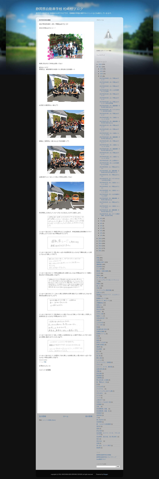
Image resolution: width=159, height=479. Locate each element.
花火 (98, 439)
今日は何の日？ (101, 318)
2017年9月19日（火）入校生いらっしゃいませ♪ (109, 118)
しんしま (99, 360)
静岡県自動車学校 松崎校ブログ (59, 9)
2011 (100, 250)
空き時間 (99, 266)
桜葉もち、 (100, 305)
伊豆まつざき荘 (101, 342)
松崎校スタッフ (101, 298)
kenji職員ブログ (101, 459)
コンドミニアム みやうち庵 (104, 391)
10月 (101, 73)
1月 (101, 235)
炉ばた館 (99, 431)
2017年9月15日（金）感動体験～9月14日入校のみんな (110, 137)
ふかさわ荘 (100, 322)
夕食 (98, 288)
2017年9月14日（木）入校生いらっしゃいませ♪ (109, 145)
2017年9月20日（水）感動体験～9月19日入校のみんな (110, 106)
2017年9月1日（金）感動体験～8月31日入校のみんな (109, 210)
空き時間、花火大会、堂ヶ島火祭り (107, 436)
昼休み (98, 275)
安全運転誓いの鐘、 (102, 408)
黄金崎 (98, 447)
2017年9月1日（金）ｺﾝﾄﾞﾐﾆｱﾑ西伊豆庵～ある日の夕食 (110, 214)
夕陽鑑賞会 (100, 303)
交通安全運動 (100, 331)
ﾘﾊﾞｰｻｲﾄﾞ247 (100, 277)
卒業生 (98, 283)
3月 (101, 230)
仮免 (98, 340)
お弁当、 (99, 311)
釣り (98, 351)
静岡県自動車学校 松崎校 (104, 455)
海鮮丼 (98, 347)
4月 (101, 228)
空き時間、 (100, 349)
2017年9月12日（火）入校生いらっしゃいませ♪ (109, 157)
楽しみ (98, 286)
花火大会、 (100, 441)
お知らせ (99, 292)
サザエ (98, 364)
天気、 (98, 406)
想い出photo (100, 419)
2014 (100, 243)
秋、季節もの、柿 (102, 382)
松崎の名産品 (100, 344)
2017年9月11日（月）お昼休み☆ (109, 160)
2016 (100, 238)
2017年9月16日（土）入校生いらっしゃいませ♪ (109, 134)
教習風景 (99, 375)
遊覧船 (98, 307)
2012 (100, 248)
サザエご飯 (100, 313)
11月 (101, 71)
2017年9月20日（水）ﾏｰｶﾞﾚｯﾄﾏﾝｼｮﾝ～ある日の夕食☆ (110, 110)
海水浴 (98, 426)
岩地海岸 (99, 413)
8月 (101, 218)
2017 (100, 67)
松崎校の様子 (100, 262)
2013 (100, 246)
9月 (101, 76)
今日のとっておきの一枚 (104, 402)
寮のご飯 (99, 358)
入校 (98, 260)
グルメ (98, 353)
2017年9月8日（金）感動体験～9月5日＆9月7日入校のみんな (109, 171)
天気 (98, 320)
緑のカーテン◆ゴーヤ (103, 300)
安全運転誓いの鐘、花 (103, 411)
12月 (101, 69)
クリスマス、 (100, 389)
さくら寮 (99, 269)
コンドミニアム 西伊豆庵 (104, 290)
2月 (101, 233)
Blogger (105, 474)
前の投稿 (88, 416)
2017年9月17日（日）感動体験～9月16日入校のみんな (110, 122)
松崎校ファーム (101, 333)
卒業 (45, 362)
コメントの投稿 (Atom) (49, 420)
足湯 (98, 443)
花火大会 (99, 309)
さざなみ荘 (100, 386)
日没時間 (99, 422)
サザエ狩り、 (100, 393)
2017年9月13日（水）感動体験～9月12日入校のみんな (110, 149)
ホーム (65, 416)
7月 (101, 221)
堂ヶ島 (98, 355)
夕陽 (98, 371)
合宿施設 (99, 404)
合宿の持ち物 (100, 369)
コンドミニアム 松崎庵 (104, 362)
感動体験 (99, 264)
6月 (101, 223)
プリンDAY (100, 325)
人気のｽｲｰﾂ (100, 400)
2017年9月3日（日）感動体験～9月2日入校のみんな (109, 199)
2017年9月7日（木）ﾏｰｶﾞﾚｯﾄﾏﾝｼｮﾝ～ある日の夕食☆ (110, 179)
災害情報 (99, 377)
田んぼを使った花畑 (102, 380)
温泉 (98, 428)
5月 (101, 225)
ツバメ (98, 397)
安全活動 (99, 373)
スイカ (98, 395)
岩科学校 (99, 415)
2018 (100, 64)
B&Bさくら (100, 316)
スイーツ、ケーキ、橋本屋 (104, 367)
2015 (100, 241)
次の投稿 (42, 416)
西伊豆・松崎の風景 (102, 271)
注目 (98, 338)
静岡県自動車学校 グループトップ (106, 457)
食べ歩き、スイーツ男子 (104, 445)
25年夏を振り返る (102, 329)
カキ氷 (98, 273)
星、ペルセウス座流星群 (104, 424)
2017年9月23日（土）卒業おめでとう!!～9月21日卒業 (109, 102)
